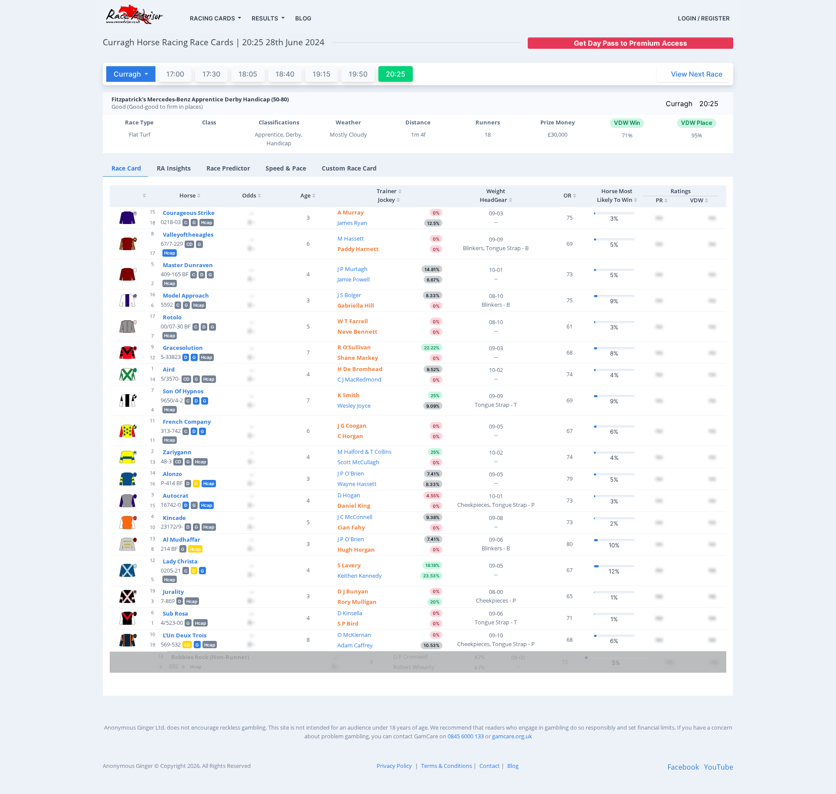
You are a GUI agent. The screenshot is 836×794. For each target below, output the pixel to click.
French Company (187, 421)
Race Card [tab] (126, 168)
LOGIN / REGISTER (704, 18)
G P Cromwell (410, 656)
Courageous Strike (189, 213)
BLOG (303, 18)
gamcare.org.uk (512, 736)
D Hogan (348, 495)
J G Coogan (352, 425)
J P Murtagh (352, 269)
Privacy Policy (394, 766)
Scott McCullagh (358, 462)
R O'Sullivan (354, 347)
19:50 (358, 74)
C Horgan (350, 436)
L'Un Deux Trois (184, 635)
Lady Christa (180, 561)
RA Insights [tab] (174, 168)
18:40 (285, 74)
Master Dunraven (188, 265)
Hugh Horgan (356, 549)
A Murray (350, 212)
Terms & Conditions (446, 766)
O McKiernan (354, 635)
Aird (169, 369)
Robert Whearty (414, 667)
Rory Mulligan (357, 602)
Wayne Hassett (357, 484)
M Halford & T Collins (364, 452)
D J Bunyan (352, 591)
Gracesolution (183, 348)
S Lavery (349, 565)
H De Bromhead (359, 369)
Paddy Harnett (358, 249)
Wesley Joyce (354, 405)
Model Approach (186, 295)
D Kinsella (349, 613)
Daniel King (353, 505)
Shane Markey (357, 358)
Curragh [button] (128, 74)
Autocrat (176, 495)
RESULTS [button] (266, 18)
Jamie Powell (353, 279)
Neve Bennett (357, 331)
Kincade (174, 518)
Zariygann (177, 452)
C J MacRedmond (359, 379)
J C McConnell (354, 517)
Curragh (679, 103)
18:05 (248, 74)
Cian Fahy (351, 527)
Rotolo (172, 317)
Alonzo (172, 474)
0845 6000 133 (466, 736)
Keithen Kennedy (359, 576)
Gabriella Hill (355, 305)
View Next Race (696, 74)
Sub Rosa (175, 613)
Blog (513, 766)
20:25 (708, 103)
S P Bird (347, 623)
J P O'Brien (350, 473)
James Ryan (352, 223)
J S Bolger (349, 295)
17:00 (175, 74)
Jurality (173, 592)
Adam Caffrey (355, 645)
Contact (489, 766)
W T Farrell (352, 321)
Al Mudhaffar (181, 539)
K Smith (348, 395)
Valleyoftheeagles (188, 234)
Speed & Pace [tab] (286, 168)
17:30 (211, 74)
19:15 (321, 74)
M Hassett (350, 238)
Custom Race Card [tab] (349, 168)
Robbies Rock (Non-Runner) (210, 657)
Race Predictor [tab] (228, 168)
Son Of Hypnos (183, 391)
